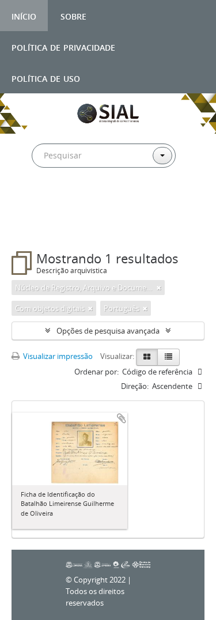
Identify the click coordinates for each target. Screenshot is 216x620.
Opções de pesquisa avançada (108, 331)
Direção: (135, 386)
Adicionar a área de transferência (121, 418)
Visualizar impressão (57, 356)
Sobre (73, 15)
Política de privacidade (63, 46)
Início (24, 15)
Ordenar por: (96, 371)
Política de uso (46, 77)
